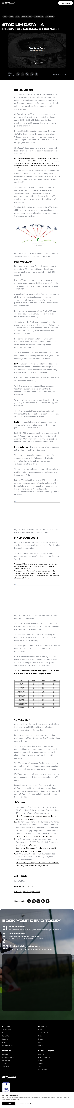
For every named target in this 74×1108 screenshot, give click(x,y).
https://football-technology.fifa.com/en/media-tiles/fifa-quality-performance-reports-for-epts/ (36, 848)
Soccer (40, 1030)
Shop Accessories (8, 1057)
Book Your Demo (65, 3)
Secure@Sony (42, 1069)
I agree (9, 1103)
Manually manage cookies (25, 1104)
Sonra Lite (5, 1036)
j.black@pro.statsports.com (26, 886)
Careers (40, 1063)
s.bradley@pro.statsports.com (27, 891)
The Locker (6, 1066)
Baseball (40, 1039)
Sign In (4, 1042)
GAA (39, 1042)
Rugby (40, 1036)
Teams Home (6, 1030)
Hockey (40, 1045)
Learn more (16, 1099)
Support (5, 1039)
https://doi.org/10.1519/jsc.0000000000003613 (36, 836)
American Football (43, 1033)
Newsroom (41, 1054)
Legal (39, 1066)
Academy (5, 1054)
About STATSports (44, 1057)
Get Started (6, 1060)
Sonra (4, 1033)
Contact (40, 1060)
